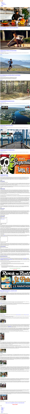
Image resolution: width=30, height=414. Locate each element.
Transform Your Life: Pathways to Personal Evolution (8, 50)
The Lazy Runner (24, 258)
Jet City (4, 235)
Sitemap (2, 409)
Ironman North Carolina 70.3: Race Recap (6, 125)
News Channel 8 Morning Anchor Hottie (4, 258)
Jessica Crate (28, 314)
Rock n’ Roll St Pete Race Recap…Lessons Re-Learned (8, 290)
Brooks (25, 314)
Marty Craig (2, 76)
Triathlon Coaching (4, 4)
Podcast (2, 5)
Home (2, 2)
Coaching (2, 3)
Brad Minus (2, 102)
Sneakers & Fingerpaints (18, 314)
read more (1, 54)
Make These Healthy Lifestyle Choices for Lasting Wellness (9, 27)
